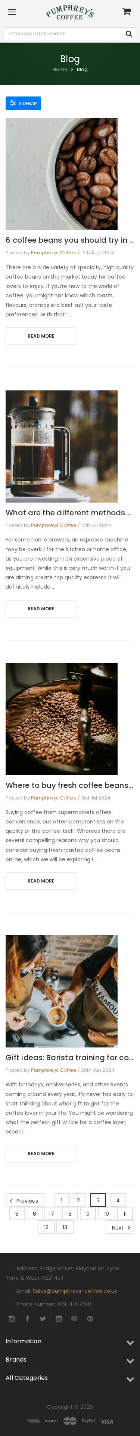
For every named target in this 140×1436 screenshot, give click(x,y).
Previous (26, 1200)
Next (118, 1227)
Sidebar (27, 103)
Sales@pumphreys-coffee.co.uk (75, 1291)
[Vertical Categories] (12, 12)
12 (46, 1227)
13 (65, 1227)
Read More (41, 336)
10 (106, 1214)
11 (125, 1214)
